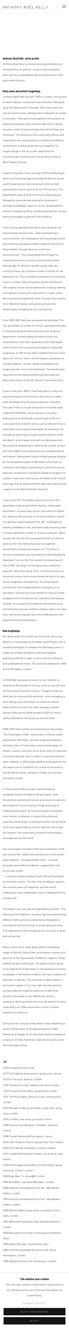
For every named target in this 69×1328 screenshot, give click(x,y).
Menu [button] (63, 6)
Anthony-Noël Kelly (26, 7)
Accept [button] (34, 1321)
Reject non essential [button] (34, 1312)
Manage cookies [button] (34, 1303)
